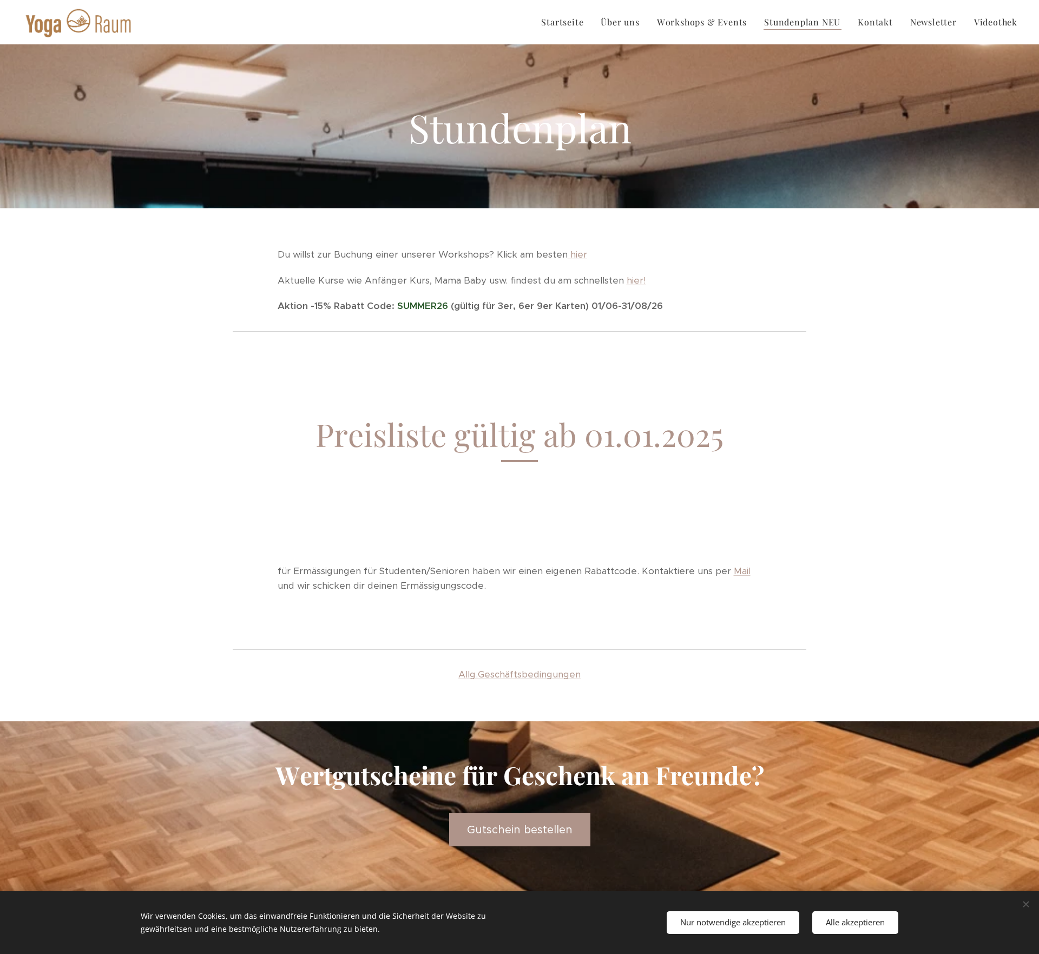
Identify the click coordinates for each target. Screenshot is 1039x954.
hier (577, 254)
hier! (636, 280)
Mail (742, 571)
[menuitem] (565, 22)
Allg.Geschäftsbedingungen (519, 674)
